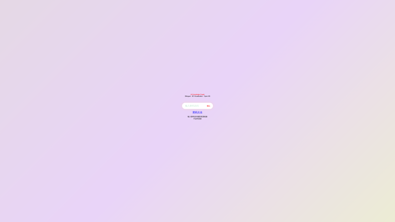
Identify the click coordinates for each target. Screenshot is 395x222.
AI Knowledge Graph (197, 94)
